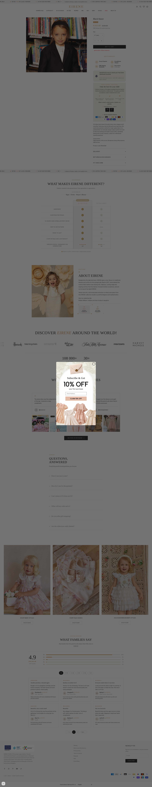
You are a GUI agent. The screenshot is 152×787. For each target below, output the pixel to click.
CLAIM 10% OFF (76, 399)
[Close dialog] (93, 364)
